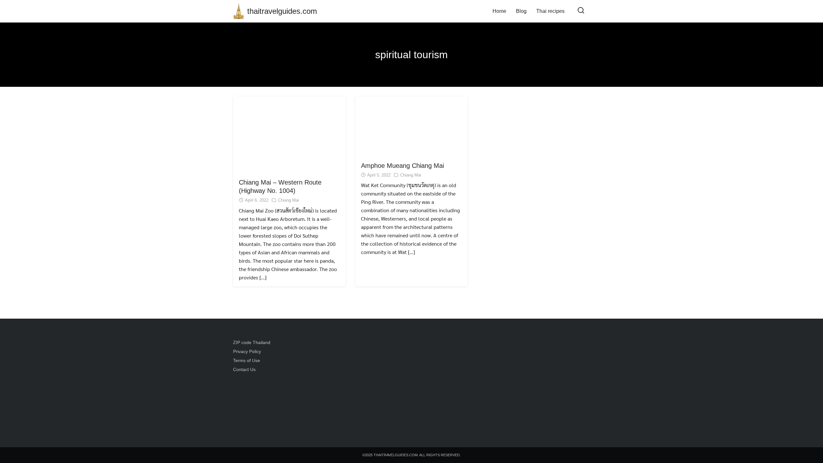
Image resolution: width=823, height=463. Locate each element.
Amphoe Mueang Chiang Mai (402, 165)
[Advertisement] (457, 383)
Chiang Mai (288, 200)
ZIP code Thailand (251, 342)
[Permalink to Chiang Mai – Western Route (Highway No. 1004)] (289, 133)
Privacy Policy (247, 351)
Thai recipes (550, 11)
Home (499, 11)
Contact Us (244, 369)
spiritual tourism (411, 54)
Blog (521, 11)
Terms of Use (246, 360)
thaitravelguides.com (282, 11)
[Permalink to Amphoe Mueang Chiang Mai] (411, 125)
